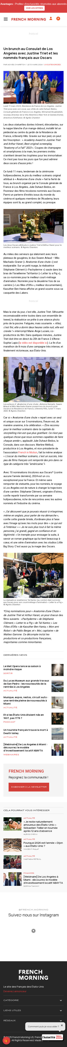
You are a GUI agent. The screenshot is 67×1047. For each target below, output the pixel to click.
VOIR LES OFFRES (34, 8)
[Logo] (29, 19)
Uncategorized (52, 65)
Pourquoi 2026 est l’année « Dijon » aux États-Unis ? (43, 844)
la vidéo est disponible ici (33, 342)
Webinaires (11, 755)
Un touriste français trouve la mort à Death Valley (25, 731)
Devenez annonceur (14, 991)
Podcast (9, 722)
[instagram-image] (13, 930)
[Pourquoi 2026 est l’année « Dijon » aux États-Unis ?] (12, 845)
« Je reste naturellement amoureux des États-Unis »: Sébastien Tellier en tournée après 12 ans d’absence (41, 826)
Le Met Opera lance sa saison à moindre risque (22, 667)
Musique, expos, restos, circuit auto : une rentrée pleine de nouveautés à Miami (25, 700)
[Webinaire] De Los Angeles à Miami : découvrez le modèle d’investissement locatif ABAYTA (25, 747)
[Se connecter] (50, 18)
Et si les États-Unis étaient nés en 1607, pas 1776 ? (23, 716)
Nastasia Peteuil (32, 859)
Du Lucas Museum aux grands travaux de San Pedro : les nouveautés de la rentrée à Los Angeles (26, 683)
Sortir (8, 673)
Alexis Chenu (30, 834)
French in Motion (27, 452)
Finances (29, 873)
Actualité (10, 691)
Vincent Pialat (31, 849)
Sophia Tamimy (31, 886)
